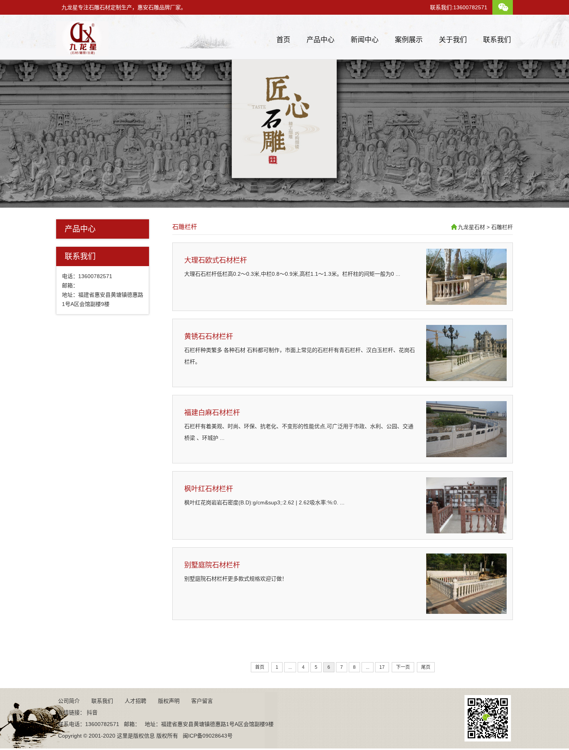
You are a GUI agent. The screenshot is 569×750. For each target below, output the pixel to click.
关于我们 (453, 40)
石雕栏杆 (184, 227)
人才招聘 (135, 701)
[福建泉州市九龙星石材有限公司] (82, 53)
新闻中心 (365, 40)
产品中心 (320, 40)
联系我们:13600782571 (458, 7)
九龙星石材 (471, 227)
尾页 (425, 667)
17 (382, 667)
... (290, 667)
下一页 (403, 667)
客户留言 (202, 701)
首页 (283, 40)
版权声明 (169, 701)
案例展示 (409, 40)
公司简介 (69, 701)
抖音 (92, 712)
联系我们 (497, 40)
